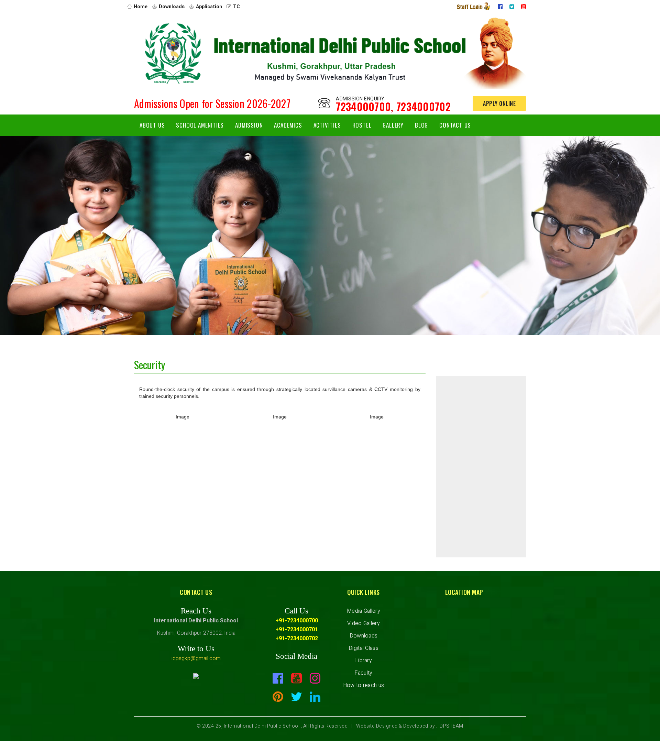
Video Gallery (363, 623)
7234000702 (423, 106)
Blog (421, 125)
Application (209, 6)
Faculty (363, 673)
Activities (327, 125)
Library (363, 660)
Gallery (393, 125)
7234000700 (363, 106)
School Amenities (200, 125)
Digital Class (363, 648)
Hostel (362, 125)
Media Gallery (363, 611)
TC (236, 6)
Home (140, 6)
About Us (152, 125)
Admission (249, 125)
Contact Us (455, 125)
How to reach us (363, 685)
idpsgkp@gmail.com (196, 658)
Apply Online (499, 103)
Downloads (172, 6)
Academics (288, 125)
